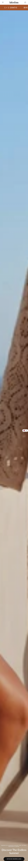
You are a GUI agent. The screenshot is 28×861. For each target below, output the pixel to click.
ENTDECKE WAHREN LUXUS (14, 859)
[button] (3, 2)
